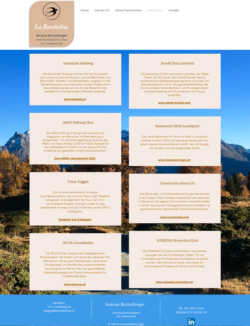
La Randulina (52, 26)
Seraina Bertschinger (125, 304)
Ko (38, 39)
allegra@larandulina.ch (59, 311)
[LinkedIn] (191, 322)
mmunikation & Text (53, 39)
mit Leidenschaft (51, 43)
